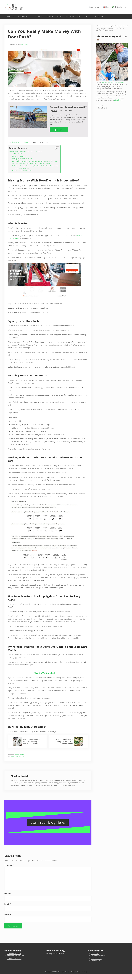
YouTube (78, 972)
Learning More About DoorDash (22, 159)
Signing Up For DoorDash (20, 156)
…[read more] (118, 100)
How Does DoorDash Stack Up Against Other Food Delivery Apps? (33, 163)
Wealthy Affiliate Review (55, 953)
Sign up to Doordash (19, 142)
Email (7, 904)
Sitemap (84, 972)
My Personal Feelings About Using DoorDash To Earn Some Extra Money (35, 166)
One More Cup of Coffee (66, 972)
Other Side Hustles (18, 757)
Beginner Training (14, 953)
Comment (9, 865)
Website (7, 914)
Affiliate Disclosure (98, 955)
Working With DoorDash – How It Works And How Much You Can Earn (34, 161)
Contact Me (95, 960)
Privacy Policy (96, 958)
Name (7, 893)
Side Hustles (19, 755)
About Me (95, 953)
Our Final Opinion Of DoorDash (22, 170)
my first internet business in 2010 (113, 82)
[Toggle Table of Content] (56, 148)
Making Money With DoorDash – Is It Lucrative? (25, 151)
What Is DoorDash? (18, 154)
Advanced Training (14, 958)
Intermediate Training (15, 955)
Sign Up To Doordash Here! (21, 168)
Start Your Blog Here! (48, 822)
